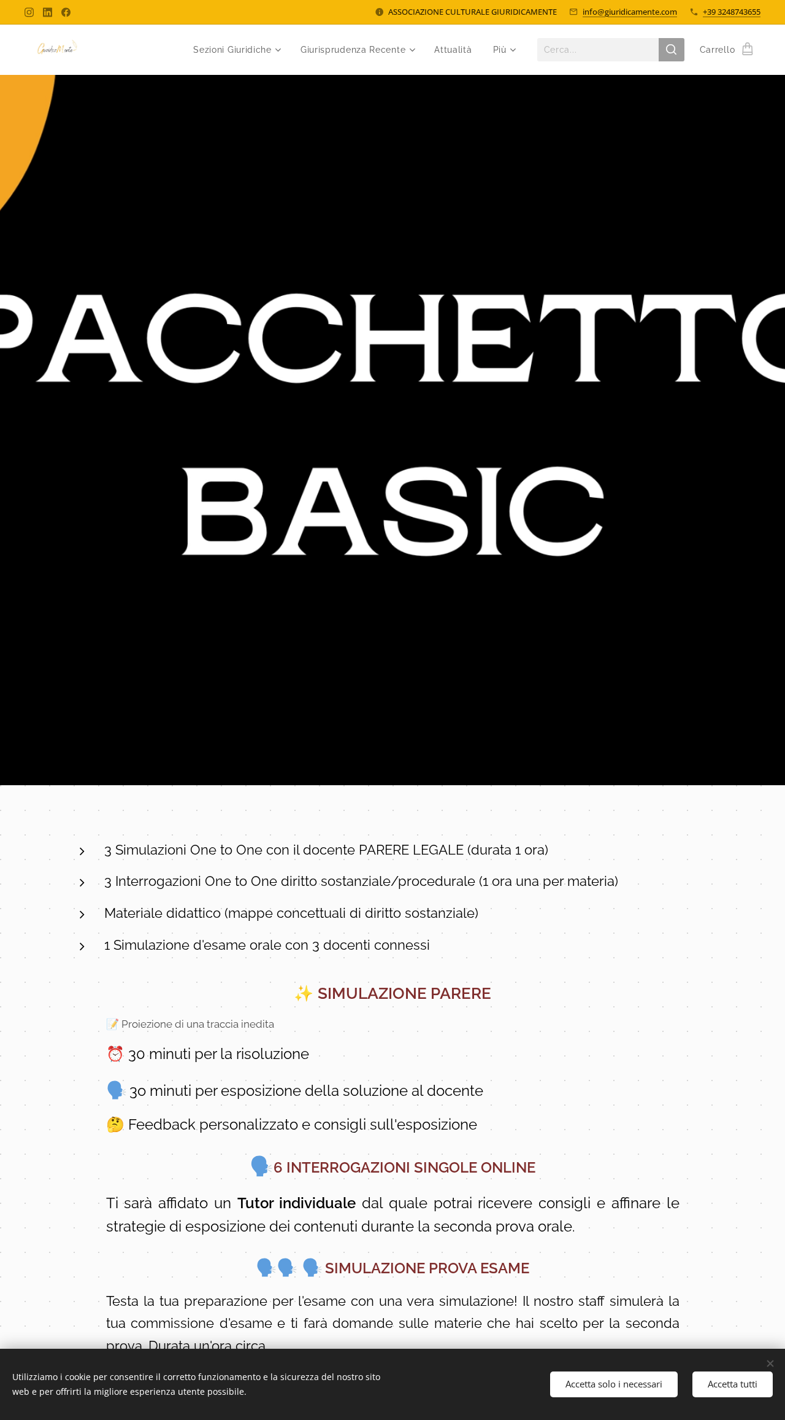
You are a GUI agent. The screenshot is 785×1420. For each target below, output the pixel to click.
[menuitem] (236, 49)
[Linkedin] (47, 12)
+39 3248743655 (731, 11)
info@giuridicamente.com (630, 11)
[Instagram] (29, 12)
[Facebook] (66, 12)
